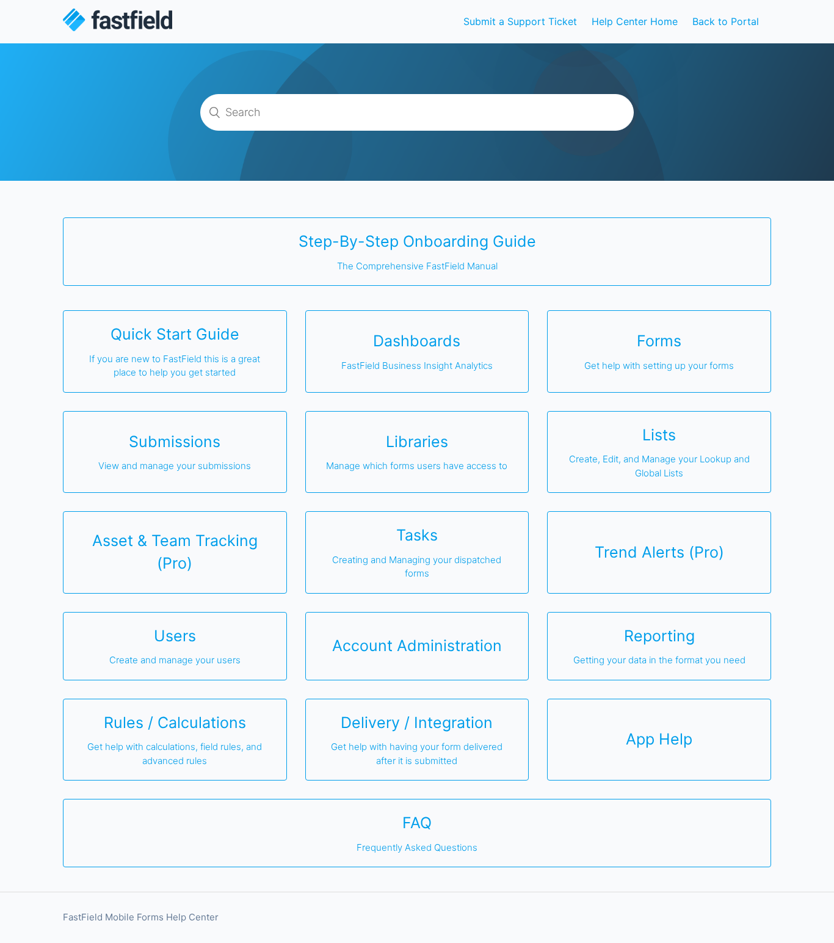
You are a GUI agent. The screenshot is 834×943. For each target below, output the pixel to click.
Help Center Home (635, 21)
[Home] (117, 28)
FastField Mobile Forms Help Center (141, 917)
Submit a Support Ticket (520, 21)
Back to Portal (725, 21)
